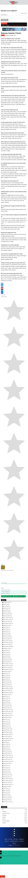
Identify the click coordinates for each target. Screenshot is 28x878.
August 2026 (6, 602)
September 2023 (7, 669)
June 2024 (6, 652)
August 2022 (6, 694)
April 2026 (6, 610)
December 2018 (7, 778)
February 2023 (7, 683)
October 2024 (7, 644)
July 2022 (6, 696)
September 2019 (7, 761)
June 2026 (6, 606)
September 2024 (7, 646)
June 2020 (6, 744)
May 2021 (6, 723)
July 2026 (6, 604)
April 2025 (6, 633)
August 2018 (6, 786)
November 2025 (7, 619)
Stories (3, 819)
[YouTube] (15, 836)
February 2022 (7, 706)
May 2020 (6, 746)
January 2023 (7, 684)
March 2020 (6, 750)
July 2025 (6, 627)
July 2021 (6, 719)
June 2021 (6, 721)
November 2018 (7, 780)
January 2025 (7, 638)
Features (4, 811)
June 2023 (6, 675)
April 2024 (6, 656)
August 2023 (6, 671)
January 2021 (7, 730)
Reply (2, 863)
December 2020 (7, 732)
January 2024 (7, 661)
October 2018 (7, 782)
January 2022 (7, 707)
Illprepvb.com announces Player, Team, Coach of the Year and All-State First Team (8, 596)
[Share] (14, 293)
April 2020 (6, 748)
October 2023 (7, 667)
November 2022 (7, 688)
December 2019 (7, 755)
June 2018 (6, 790)
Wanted (4, 822)
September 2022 (7, 692)
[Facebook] (14, 284)
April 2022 (6, 702)
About (14, 843)
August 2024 (6, 648)
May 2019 (6, 769)
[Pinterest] (14, 288)
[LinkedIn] (14, 290)
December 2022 (7, 686)
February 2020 (7, 751)
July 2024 (6, 650)
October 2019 (7, 759)
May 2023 (6, 677)
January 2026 (7, 615)
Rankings (4, 815)
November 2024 (7, 642)
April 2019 (6, 771)
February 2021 (7, 728)
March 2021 (6, 727)
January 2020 (7, 753)
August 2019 (6, 763)
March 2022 (6, 704)
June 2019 (6, 767)
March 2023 (6, 681)
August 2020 (6, 740)
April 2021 (6, 725)
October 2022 (7, 690)
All (2, 809)
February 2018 (7, 797)
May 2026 (6, 608)
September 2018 (7, 784)
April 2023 (6, 679)
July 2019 (6, 765)
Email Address (4, 14)
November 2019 (7, 757)
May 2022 (6, 700)
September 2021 (7, 715)
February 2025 (7, 637)
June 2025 (6, 629)
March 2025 (6, 635)
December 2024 (7, 640)
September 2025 (7, 623)
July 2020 (6, 742)
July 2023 (6, 673)
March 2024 (6, 658)
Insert (2, 877)
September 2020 (7, 738)
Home (5, 839)
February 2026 (7, 614)
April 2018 (6, 794)
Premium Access (6, 813)
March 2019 (6, 773)
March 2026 (6, 612)
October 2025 (7, 621)
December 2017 (7, 801)
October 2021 (7, 713)
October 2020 (7, 736)
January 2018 (7, 799)
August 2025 (6, 625)
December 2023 (7, 663)
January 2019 (7, 776)
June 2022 (6, 698)
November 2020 (7, 734)
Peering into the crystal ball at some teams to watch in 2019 (20, 596)
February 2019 (7, 774)
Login (2, 564)
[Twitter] (14, 286)
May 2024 (6, 654)
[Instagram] (15, 834)
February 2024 (7, 660)
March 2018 (6, 796)
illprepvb (7, 35)
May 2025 (6, 631)
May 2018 (6, 792)
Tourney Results (6, 821)
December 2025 (7, 617)
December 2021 (7, 709)
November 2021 (7, 711)
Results (7, 25)
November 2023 (7, 665)
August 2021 (6, 717)
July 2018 (6, 788)
